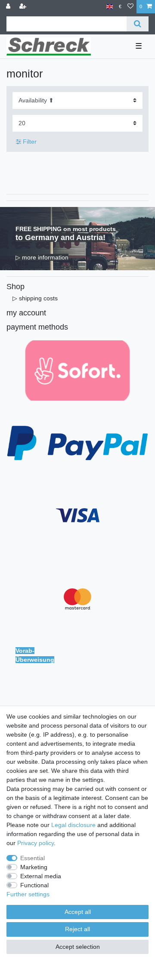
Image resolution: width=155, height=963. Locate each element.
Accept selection (78, 946)
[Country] (109, 6)
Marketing (33, 867)
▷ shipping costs (35, 298)
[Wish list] (130, 6)
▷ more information (42, 257)
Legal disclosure (73, 824)
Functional (34, 885)
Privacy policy (35, 843)
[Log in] (9, 6)
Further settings (28, 894)
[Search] (138, 23)
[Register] (23, 6)
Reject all (77, 929)
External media (40, 876)
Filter (29, 141)
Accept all (78, 911)
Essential (32, 858)
